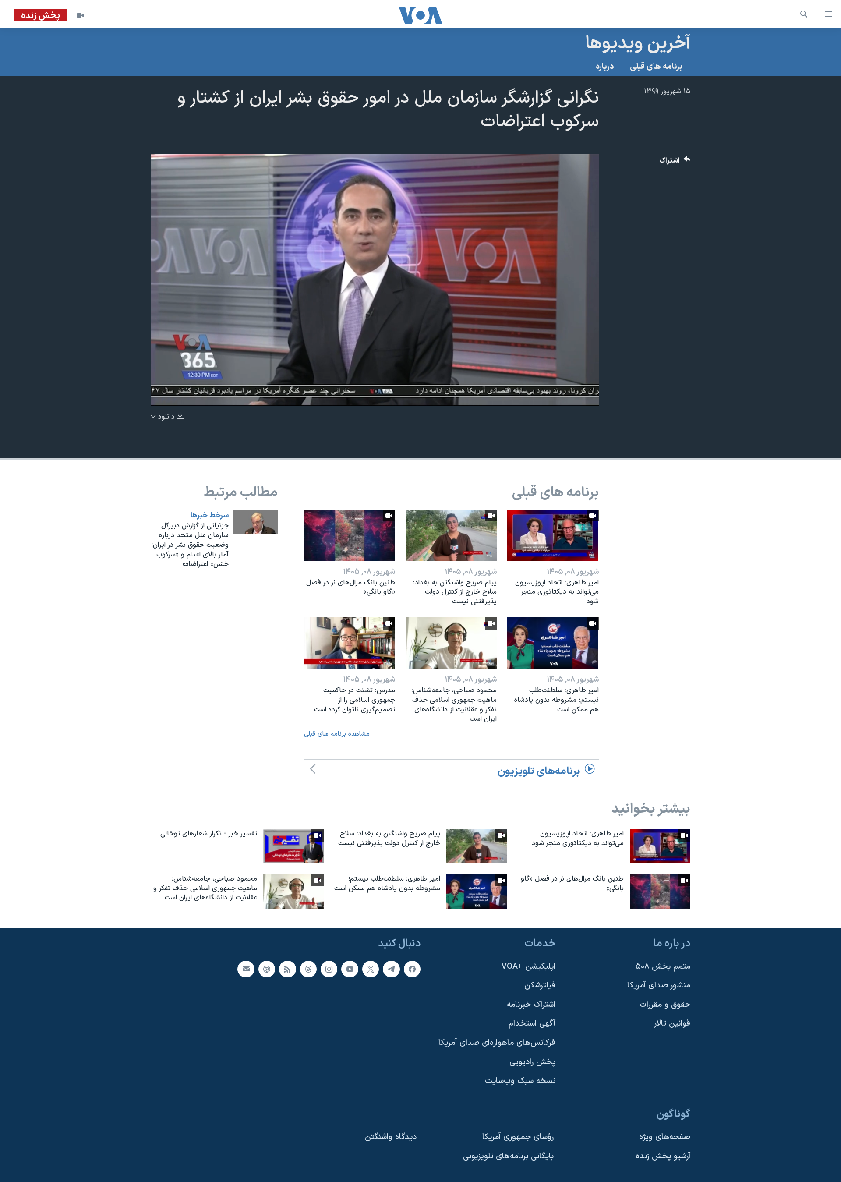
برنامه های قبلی (656, 67)
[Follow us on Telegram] (391, 969)
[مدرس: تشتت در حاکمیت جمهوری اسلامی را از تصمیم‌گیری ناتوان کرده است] (349, 643)
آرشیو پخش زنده (663, 1157)
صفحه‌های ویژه (664, 1137)
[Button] (675, 163)
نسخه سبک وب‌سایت (520, 1081)
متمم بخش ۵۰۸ (663, 967)
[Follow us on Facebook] (412, 969)
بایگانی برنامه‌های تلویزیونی (508, 1157)
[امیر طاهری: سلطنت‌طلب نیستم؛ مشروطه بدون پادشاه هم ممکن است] (552, 643)
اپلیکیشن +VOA (528, 967)
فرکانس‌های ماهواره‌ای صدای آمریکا (496, 1043)
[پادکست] (266, 969)
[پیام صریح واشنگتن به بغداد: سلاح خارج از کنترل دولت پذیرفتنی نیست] (451, 535)
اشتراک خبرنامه (531, 1005)
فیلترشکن (539, 986)
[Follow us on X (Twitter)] (370, 969)
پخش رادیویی (532, 1062)
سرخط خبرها (210, 515)
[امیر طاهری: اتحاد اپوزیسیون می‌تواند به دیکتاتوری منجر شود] (552, 535)
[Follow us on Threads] (308, 969)
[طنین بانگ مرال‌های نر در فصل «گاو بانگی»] (349, 535)
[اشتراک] (245, 969)
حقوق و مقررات (665, 1005)
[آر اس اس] (287, 969)
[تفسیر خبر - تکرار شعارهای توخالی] (293, 846)
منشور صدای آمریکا (658, 986)
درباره (605, 67)
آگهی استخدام (532, 1024)
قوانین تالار (672, 1024)
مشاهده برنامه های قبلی (337, 734)
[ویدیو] (80, 15)
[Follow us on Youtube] (349, 969)
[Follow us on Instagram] (329, 969)
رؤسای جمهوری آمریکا (518, 1137)
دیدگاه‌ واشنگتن (391, 1137)
